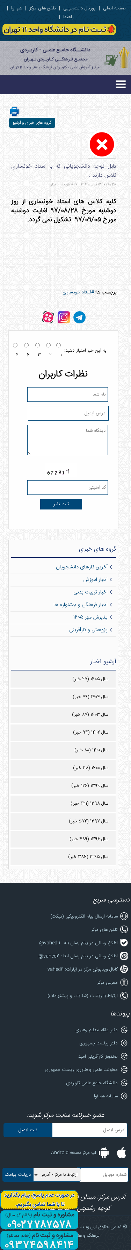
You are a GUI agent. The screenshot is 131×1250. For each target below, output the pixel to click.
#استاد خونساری (78, 292)
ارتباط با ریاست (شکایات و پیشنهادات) (83, 996)
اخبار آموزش (95, 580)
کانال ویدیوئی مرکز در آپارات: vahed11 (83, 969)
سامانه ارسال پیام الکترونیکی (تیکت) (84, 916)
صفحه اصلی (114, 8)
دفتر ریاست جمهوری (98, 1043)
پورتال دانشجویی (79, 8)
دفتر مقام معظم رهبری (96, 1030)
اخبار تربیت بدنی (90, 592)
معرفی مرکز (107, 983)
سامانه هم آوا (106, 1096)
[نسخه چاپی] (14, 116)
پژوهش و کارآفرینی (88, 630)
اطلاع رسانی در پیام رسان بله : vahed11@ (78, 943)
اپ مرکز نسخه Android (73, 1153)
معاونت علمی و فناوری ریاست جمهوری (81, 1070)
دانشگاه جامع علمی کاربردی (92, 1083)
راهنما (68, 17)
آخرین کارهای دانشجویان (82, 567)
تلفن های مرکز (42, 8)
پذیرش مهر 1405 (90, 617)
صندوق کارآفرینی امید (98, 1056)
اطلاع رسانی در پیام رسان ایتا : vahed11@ (78, 956)
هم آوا (16, 8)
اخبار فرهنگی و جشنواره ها (80, 605)
